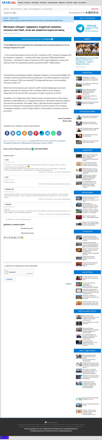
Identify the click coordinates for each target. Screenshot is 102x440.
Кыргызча (94, 9)
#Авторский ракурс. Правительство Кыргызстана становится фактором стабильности (90, 318)
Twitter (86, 12)
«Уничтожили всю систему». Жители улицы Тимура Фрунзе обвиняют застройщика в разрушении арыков (90, 157)
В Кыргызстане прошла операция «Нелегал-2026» (90, 123)
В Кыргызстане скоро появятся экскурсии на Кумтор (88, 258)
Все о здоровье (47, 9)
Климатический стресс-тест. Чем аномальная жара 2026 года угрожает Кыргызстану (90, 303)
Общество (61, 2)
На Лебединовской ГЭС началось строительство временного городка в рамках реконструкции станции (89, 184)
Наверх (68, 284)
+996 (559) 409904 (41, 149)
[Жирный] (5, 237)
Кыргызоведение (35, 9)
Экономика (35, 2)
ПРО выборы (82, 2)
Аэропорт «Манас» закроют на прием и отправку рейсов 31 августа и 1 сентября (90, 211)
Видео (26, 9)
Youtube (92, 12)
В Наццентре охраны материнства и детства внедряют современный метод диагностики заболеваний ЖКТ (89, 384)
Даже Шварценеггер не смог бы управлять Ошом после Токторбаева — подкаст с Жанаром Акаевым (87, 61)
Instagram (94, 12)
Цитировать (66, 172)
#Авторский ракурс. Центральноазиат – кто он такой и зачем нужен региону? (90, 343)
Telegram (97, 12)
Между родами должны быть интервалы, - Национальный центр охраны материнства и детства (90, 365)
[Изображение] (15, 237)
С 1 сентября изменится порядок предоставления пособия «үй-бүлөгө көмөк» (90, 164)
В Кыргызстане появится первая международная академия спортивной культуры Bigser (89, 177)
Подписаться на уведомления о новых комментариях (21, 266)
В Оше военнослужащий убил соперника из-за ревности (90, 116)
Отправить (9, 279)
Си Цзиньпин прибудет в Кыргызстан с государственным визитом (89, 97)
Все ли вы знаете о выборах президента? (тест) (90, 398)
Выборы (6, 9)
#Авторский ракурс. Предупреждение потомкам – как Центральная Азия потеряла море (90, 330)
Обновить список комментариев (19, 219)
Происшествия (52, 2)
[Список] (20, 237)
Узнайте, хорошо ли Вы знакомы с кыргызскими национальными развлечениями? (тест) (89, 412)
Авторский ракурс (16, 9)
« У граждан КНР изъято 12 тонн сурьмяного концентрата (47, 141)
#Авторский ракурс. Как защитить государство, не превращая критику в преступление (89, 337)
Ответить (42, 172)
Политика (27, 2)
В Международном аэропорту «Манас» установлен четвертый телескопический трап (90, 199)
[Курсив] (7, 237)
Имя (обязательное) (27, 228)
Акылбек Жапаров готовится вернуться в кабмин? (90, 102)
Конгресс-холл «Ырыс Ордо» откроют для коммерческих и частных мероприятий (90, 223)
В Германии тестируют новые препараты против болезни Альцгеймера (90, 377)
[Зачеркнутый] (12, 237)
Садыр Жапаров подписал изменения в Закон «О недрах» (90, 264)
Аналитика (43, 2)
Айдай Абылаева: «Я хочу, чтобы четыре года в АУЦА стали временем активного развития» (90, 171)
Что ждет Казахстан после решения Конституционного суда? (90, 278)
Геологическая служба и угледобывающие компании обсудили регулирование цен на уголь (90, 238)
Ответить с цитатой (53, 172)
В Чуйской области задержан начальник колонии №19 (90, 129)
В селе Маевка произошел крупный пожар (90, 135)
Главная (20, 2)
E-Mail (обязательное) (27, 233)
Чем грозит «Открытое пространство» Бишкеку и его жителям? (90, 297)
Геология (69, 2)
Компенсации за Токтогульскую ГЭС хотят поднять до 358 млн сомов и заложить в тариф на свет (90, 205)
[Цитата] (17, 237)
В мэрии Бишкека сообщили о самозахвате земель (90, 141)
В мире (75, 2)
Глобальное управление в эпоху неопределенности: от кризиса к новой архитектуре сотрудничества (90, 291)
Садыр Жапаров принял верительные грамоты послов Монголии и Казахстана (89, 92)
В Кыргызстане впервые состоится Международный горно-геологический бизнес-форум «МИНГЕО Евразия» (90, 245)
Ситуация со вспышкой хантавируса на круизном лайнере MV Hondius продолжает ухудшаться (89, 371)
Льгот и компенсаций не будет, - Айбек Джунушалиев (90, 216)
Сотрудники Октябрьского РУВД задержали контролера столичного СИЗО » (28, 143)
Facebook (89, 12)
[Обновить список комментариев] (15, 155)
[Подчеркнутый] (10, 237)
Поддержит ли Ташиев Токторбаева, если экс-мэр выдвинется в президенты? (90, 79)
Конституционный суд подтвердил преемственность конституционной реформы (90, 285)
